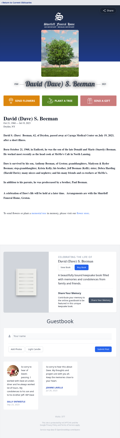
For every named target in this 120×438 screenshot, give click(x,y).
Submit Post (103, 349)
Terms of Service (68, 425)
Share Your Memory (100, 300)
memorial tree (38, 213)
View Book (65, 267)
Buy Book (81, 267)
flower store (83, 213)
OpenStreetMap (63, 429)
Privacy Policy (51, 425)
